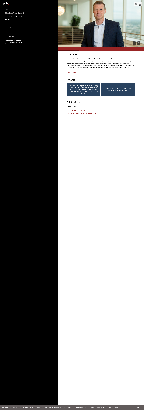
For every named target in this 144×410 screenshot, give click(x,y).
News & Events (111, 49)
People (6, 9)
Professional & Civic (133, 49)
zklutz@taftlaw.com (12, 27)
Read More (72, 72)
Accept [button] (139, 407)
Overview (68, 49)
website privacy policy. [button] (116, 407)
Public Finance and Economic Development (14, 43)
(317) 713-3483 (10, 29)
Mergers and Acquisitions (13, 40)
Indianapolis (20, 16)
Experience (90, 49)
